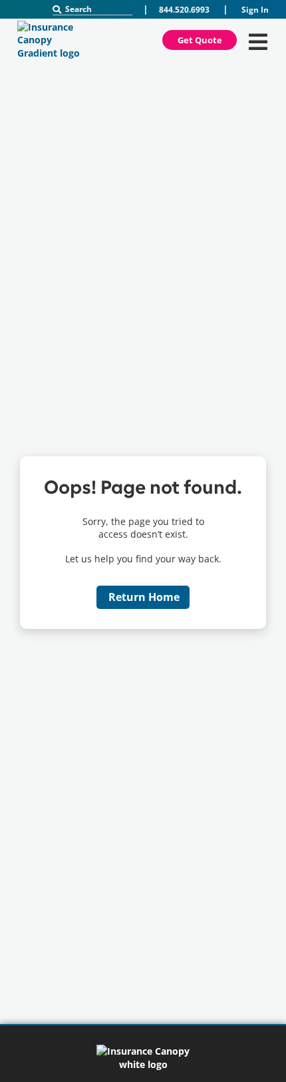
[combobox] (92, 9)
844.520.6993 (184, 9)
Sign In (255, 9)
